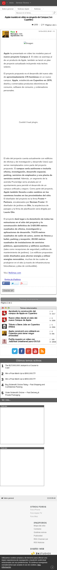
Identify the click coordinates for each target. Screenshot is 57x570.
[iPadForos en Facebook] (48, 266)
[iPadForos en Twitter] (41, 266)
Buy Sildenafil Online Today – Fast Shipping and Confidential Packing (25, 301)
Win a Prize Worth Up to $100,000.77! (20, 289)
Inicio (11, 3)
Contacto (34, 446)
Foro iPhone (35, 383)
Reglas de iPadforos (13, 196)
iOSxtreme (38, 437)
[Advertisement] (22, 341)
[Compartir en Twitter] (15, 200)
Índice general (9, 371)
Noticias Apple (24, 9)
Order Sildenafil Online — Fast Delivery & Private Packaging (22, 309)
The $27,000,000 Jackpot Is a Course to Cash (21, 282)
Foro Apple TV (36, 387)
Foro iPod (38, 441)
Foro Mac (34, 390)
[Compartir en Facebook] (6, 200)
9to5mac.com (15, 189)
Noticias (38, 9)
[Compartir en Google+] (24, 200)
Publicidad (42, 446)
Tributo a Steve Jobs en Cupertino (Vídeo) (28, 241)
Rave (13, 26)
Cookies (27, 446)
